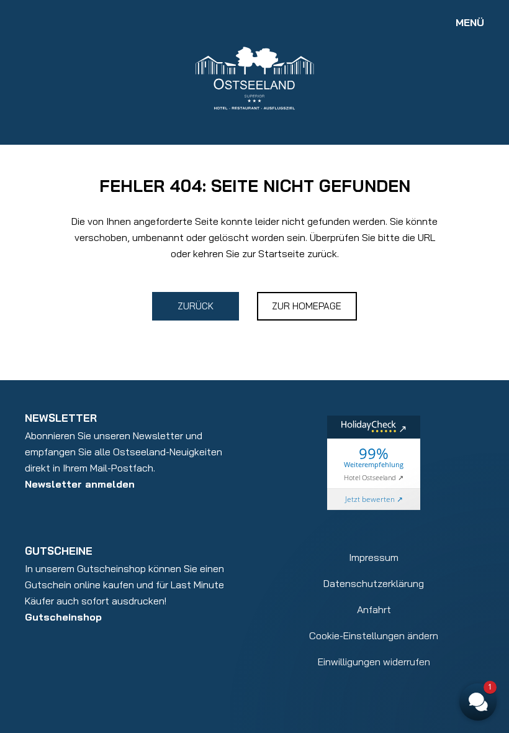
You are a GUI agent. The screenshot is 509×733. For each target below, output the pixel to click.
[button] (403, 537)
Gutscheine (58, 550)
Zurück (196, 306)
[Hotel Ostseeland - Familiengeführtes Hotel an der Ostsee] (254, 77)
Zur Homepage (306, 306)
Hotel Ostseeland (370, 477)
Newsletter (61, 417)
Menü (470, 22)
